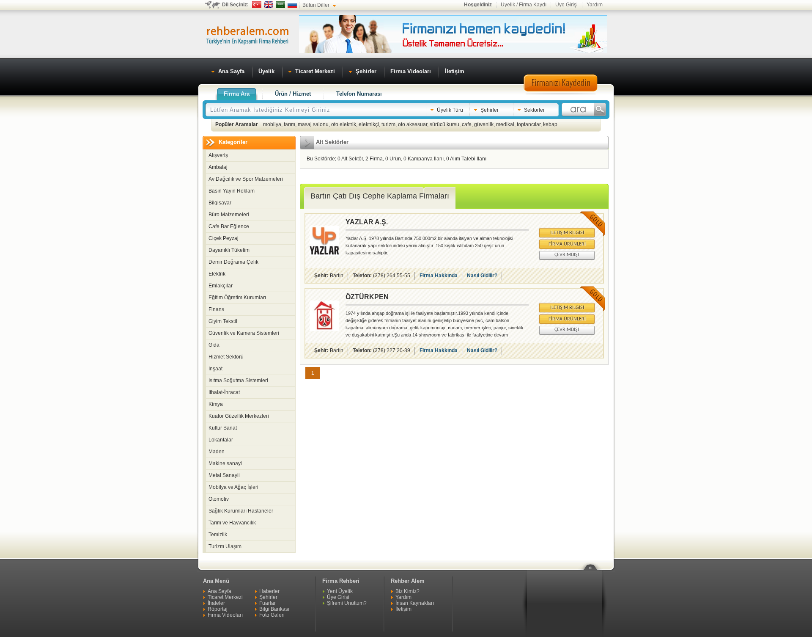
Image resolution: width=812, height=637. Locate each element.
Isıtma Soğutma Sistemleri (238, 380)
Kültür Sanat (222, 428)
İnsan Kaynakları (414, 603)
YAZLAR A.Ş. (367, 222)
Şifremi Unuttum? (347, 603)
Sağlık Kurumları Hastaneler (240, 511)
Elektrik (216, 274)
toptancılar (528, 124)
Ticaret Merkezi (225, 597)
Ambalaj (218, 167)
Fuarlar (267, 603)
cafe (467, 124)
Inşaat (215, 369)
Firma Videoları (225, 615)
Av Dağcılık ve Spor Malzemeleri (245, 179)
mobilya (272, 124)
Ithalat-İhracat (224, 392)
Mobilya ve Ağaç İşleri (233, 487)
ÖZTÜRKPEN (367, 297)
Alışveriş (218, 155)
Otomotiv (218, 499)
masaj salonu (313, 124)
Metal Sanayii (224, 475)
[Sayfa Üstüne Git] (593, 561)
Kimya (215, 404)
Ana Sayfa (219, 591)
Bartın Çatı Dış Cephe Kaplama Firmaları (379, 196)
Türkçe (256, 4)
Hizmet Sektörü (226, 357)
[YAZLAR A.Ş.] (324, 254)
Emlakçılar (220, 286)
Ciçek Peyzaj (223, 238)
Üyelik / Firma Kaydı (523, 5)
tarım (289, 124)
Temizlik (217, 535)
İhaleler (216, 603)
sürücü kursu (444, 124)
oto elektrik (343, 124)
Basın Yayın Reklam (231, 191)
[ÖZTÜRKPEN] (324, 329)
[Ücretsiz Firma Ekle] (453, 51)
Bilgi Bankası (274, 609)
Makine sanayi (225, 463)
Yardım (595, 5)
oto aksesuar (412, 124)
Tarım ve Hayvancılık (232, 523)
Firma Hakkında (439, 276)
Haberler (269, 591)
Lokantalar (220, 440)
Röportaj (218, 609)
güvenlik (484, 124)
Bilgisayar (219, 203)
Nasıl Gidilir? (482, 276)
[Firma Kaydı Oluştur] (560, 93)
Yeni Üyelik (340, 591)
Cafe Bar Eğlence (228, 226)
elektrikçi (369, 124)
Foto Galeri (272, 615)
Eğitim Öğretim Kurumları (237, 298)
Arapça (280, 4)
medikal (505, 124)
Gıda (213, 345)
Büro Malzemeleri (228, 215)
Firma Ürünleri (567, 244)
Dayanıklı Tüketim (229, 250)
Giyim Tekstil (222, 321)
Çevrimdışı (566, 254)
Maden (216, 452)
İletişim (403, 609)
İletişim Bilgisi (567, 232)
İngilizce (268, 4)
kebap (550, 124)
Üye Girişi (566, 5)
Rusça (292, 4)
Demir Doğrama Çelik (233, 262)
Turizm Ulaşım (224, 546)
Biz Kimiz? (407, 591)
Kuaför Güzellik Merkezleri (238, 416)
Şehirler (268, 597)
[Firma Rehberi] (247, 34)
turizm (388, 124)
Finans (216, 309)
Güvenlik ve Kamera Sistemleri (243, 333)
